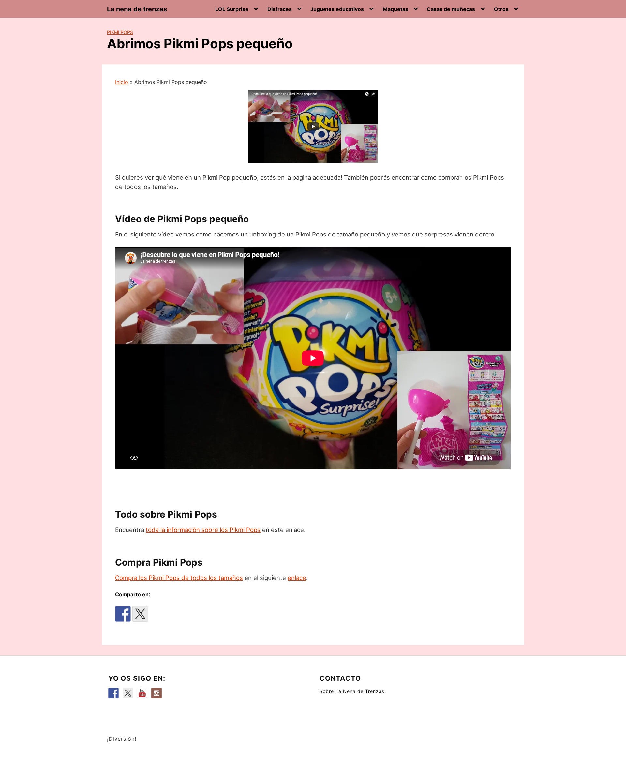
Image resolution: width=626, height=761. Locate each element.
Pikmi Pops (120, 32)
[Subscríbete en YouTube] (142, 693)
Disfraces (279, 9)
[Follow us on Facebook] (113, 693)
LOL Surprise (231, 9)
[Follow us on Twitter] (128, 693)
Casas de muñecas (451, 9)
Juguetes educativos (337, 9)
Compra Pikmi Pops (158, 562)
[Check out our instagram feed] (156, 693)
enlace (297, 577)
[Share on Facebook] (123, 614)
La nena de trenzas (137, 9)
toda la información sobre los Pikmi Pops (203, 529)
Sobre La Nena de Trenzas (352, 691)
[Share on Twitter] (140, 614)
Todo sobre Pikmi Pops (166, 514)
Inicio (121, 82)
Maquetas (395, 9)
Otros (501, 9)
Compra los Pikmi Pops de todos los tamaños (179, 577)
